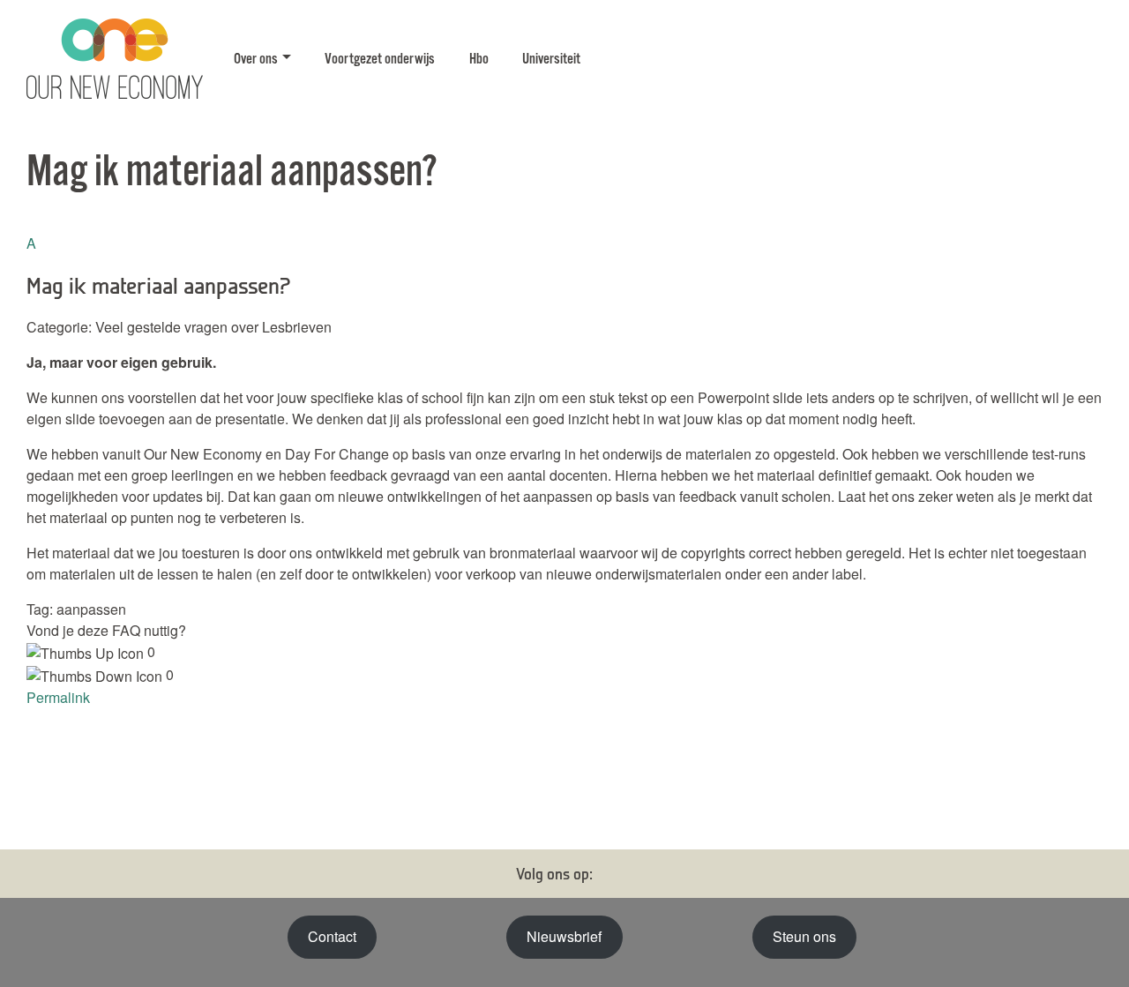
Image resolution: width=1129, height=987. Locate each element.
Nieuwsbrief (564, 936)
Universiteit (551, 59)
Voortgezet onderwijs (380, 59)
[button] (564, 266)
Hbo (479, 59)
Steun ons (804, 936)
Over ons (256, 59)
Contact (332, 936)
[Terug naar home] (114, 59)
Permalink (58, 697)
